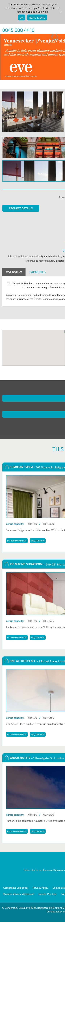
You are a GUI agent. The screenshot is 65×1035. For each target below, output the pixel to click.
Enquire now (36, 540)
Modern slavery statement (18, 893)
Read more (37, 17)
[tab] (14, 272)
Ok (22, 17)
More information (16, 540)
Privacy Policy (40, 887)
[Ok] (60, 12)
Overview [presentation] (14, 272)
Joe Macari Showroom (26, 564)
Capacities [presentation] (37, 272)
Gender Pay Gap (47, 893)
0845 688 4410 (18, 30)
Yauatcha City (20, 757)
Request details (21, 208)
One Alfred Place (23, 661)
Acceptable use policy (15, 887)
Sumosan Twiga (21, 467)
